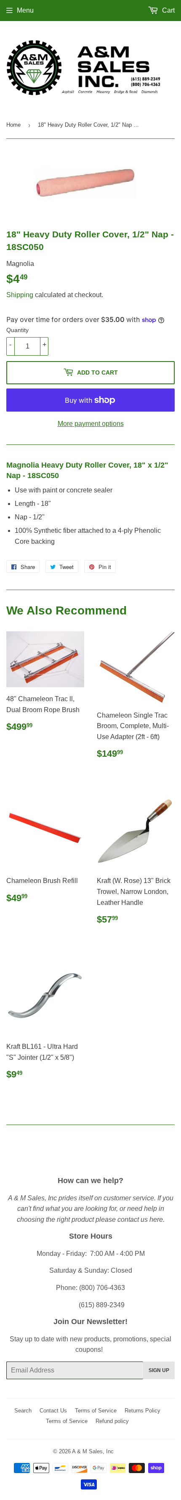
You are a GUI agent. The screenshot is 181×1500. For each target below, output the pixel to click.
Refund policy (112, 1421)
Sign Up (159, 1370)
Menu (25, 10)
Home (13, 125)
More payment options (91, 423)
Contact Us (53, 1410)
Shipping (19, 294)
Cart (167, 10)
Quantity (17, 330)
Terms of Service (96, 1410)
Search (23, 1410)
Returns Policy (142, 1410)
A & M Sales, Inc (93, 1451)
